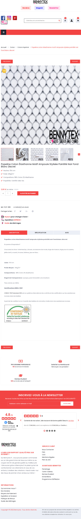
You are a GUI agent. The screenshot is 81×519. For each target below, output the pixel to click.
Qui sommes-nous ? (8, 488)
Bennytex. (18, 510)
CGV (43, 455)
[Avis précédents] (20, 420)
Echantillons (46, 477)
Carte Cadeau (47, 472)
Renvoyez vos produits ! (60, 367)
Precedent (7, 61)
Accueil (4, 47)
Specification (40, 233)
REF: (2, 207)
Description (14, 233)
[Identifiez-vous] (72, 20)
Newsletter (54, 8)
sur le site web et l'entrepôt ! (21, 381)
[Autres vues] (2, 154)
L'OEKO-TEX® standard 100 (13, 293)
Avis (67, 233)
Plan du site (46, 460)
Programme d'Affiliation (51, 479)
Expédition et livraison (9, 496)
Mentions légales (48, 457)
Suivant (75, 61)
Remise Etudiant (48, 474)
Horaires (25, 8)
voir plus (71, 420)
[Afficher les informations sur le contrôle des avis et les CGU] (17, 426)
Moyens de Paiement (9, 493)
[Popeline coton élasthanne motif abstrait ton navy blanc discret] (7, 154)
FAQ (43, 452)
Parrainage (46, 469)
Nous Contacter (48, 450)
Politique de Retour (8, 499)
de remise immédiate (21, 367)
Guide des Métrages (8, 501)
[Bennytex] (40, 2)
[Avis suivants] (78, 420)
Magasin (39, 8)
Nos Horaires (5, 491)
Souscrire (67, 403)
